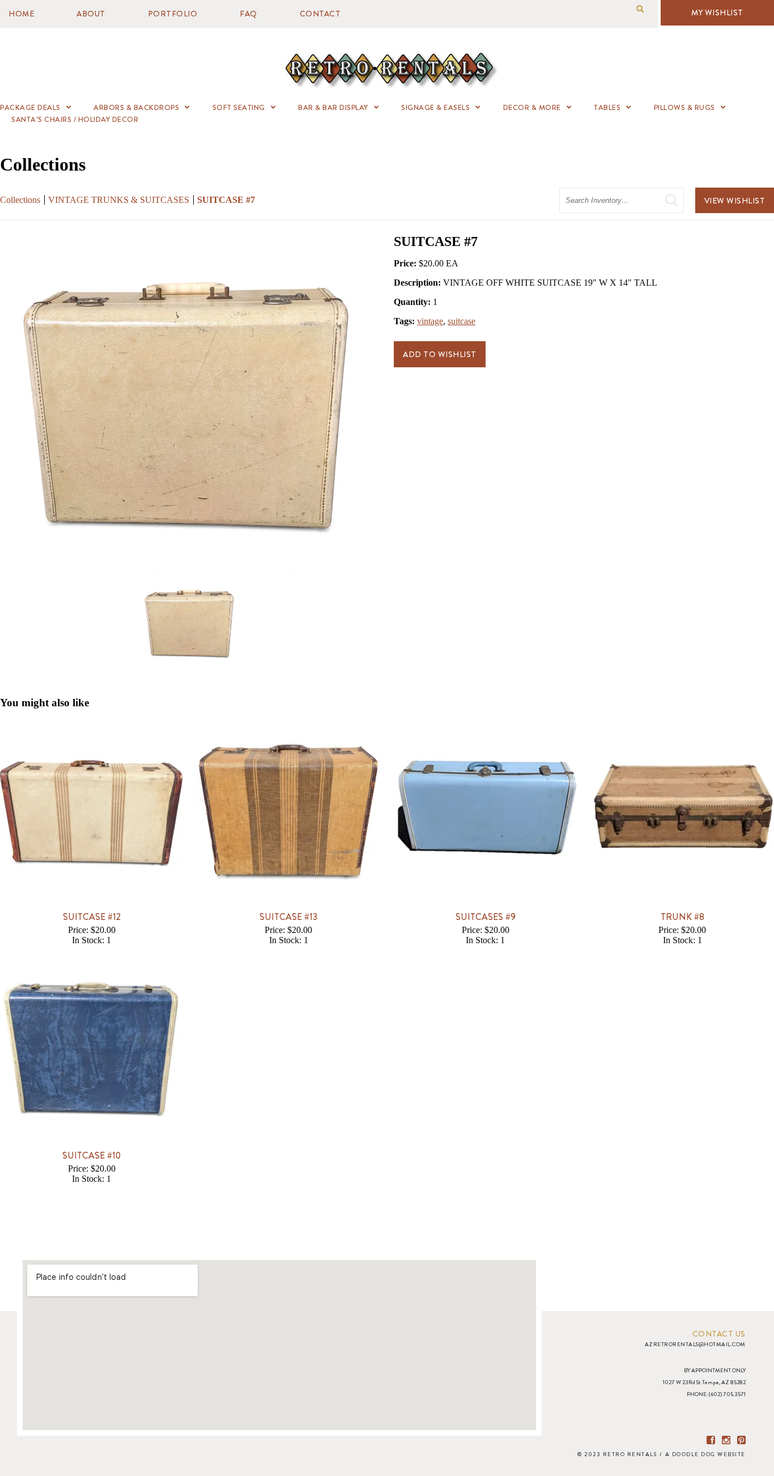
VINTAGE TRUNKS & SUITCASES (118, 200)
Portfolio (173, 13)
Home (21, 13)
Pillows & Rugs (684, 107)
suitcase (461, 321)
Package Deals (30, 107)
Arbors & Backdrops (136, 107)
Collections (20, 200)
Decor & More (532, 107)
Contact (320, 13)
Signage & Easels (435, 107)
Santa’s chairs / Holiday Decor (74, 119)
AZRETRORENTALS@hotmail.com (695, 1344)
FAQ (248, 13)
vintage (430, 321)
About (90, 13)
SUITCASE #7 (226, 200)
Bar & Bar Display (333, 107)
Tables (607, 107)
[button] (640, 9)
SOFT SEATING (238, 107)
